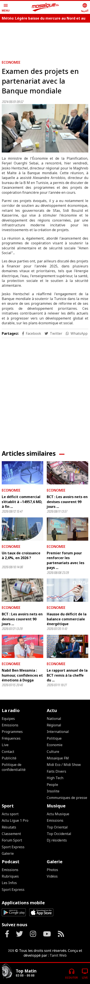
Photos (52, 869)
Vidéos (52, 876)
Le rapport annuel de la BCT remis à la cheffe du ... (67, 675)
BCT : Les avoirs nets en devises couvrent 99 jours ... (67, 501)
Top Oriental (57, 827)
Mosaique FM (58, 758)
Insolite (53, 791)
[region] (45, 40)
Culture (53, 751)
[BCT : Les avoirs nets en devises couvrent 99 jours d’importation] (67, 472)
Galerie (8, 853)
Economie (11, 62)
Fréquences (11, 738)
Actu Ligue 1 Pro (15, 820)
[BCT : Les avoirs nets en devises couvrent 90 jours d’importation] (22, 590)
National (54, 718)
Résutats (9, 827)
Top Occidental (59, 833)
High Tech (55, 777)
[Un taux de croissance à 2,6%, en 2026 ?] (22, 529)
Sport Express (13, 847)
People (52, 784)
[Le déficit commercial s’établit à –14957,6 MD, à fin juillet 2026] (22, 472)
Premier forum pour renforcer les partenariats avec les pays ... (65, 560)
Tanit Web (58, 955)
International (58, 731)
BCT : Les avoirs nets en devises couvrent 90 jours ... (22, 619)
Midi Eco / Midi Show (64, 764)
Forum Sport (12, 840)
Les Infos (9, 882)
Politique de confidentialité (14, 767)
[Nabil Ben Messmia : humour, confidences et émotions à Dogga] (22, 646)
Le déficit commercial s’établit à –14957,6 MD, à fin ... (22, 501)
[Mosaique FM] (45, 7)
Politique (54, 738)
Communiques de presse (67, 797)
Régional (54, 725)
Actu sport (10, 814)
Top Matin (26, 971)
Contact (8, 751)
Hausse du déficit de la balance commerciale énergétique (67, 619)
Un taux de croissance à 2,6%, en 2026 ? (21, 555)
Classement (11, 833)
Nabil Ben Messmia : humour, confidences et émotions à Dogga (22, 675)
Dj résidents (57, 840)
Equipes (8, 718)
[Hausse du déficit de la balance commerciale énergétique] (67, 590)
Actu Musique (58, 814)
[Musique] (7, 972)
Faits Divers (56, 771)
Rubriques (10, 876)
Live (5, 744)
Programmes (12, 731)
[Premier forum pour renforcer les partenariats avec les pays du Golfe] (67, 529)
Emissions (10, 725)
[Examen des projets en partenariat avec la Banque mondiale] (45, 128)
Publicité (9, 758)
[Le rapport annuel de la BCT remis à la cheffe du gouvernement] (67, 646)
